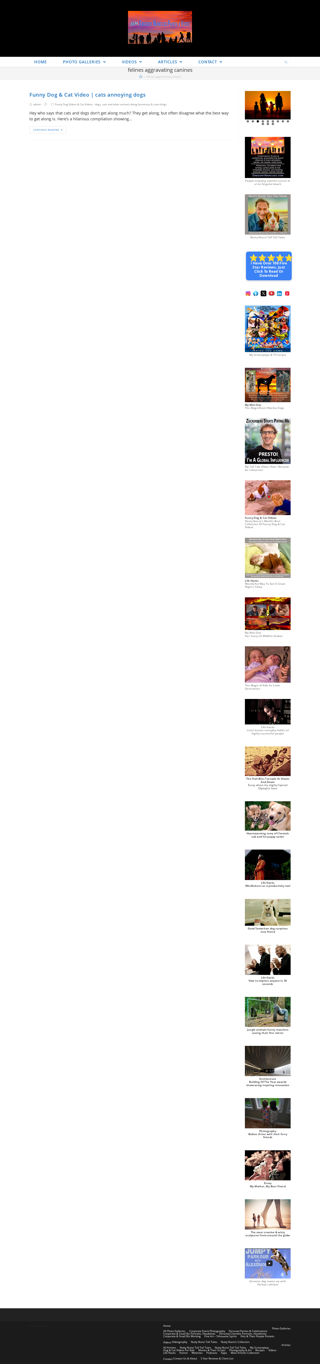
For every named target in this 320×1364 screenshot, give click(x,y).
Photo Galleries (281, 1328)
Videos (167, 1342)
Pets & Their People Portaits (257, 1336)
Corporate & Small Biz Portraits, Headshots (189, 1333)
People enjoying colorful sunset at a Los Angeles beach (267, 182)
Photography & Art (240, 1350)
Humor (183, 1353)
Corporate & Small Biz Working (182, 1336)
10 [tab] (263, 124)
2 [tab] (253, 121)
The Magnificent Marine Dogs (264, 408)
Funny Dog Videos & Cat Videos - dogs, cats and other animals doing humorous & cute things (111, 104)
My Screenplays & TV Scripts (267, 355)
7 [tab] (278, 121)
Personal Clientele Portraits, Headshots (243, 1333)
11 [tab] (268, 124)
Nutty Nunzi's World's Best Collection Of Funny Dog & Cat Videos (265, 524)
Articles (286, 1345)
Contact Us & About (185, 1358)
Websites (197, 1353)
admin (37, 104)
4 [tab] (263, 121)
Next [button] (285, 105)
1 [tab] (248, 121)
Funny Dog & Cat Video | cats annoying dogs (87, 94)
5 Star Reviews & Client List (217, 1358)
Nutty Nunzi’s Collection (235, 1342)
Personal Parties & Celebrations (248, 1331)
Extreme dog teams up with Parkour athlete (267, 1282)
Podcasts (211, 1353)
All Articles (169, 1347)
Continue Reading (46, 129)
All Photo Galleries (174, 1331)
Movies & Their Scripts (212, 1350)
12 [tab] (273, 124)
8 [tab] (283, 121)
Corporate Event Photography (207, 1331)
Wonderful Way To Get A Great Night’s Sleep (265, 585)
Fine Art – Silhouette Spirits (220, 1336)
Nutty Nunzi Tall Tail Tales (267, 237)
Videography (179, 1342)
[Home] (140, 77)
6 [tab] (273, 121)
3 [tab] (258, 121)
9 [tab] (288, 121)
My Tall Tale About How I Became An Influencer (267, 468)
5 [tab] (268, 121)
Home (167, 1326)
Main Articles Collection (245, 1353)
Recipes (260, 1350)
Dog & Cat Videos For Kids (179, 1350)
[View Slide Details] (268, 105)
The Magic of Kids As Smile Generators (262, 687)
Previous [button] (250, 105)
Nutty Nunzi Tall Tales (204, 1342)
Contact (168, 1359)
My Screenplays (259, 1347)
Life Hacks (169, 1353)
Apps (224, 1353)
